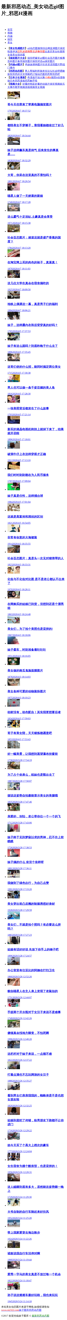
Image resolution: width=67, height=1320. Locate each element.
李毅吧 (28, 74)
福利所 (36, 71)
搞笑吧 (31, 58)
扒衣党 (46, 64)
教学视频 (20, 87)
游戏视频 (30, 87)
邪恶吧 (56, 74)
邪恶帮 (48, 74)
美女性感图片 (17, 48)
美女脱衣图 (18, 54)
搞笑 (9, 39)
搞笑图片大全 (17, 58)
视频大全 (15, 84)
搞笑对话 (37, 61)
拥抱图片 (38, 64)
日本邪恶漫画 (17, 80)
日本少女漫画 (17, 77)
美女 (9, 42)
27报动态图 (38, 74)
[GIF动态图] (7, 22)
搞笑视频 (55, 84)
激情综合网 (44, 48)
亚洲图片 (55, 48)
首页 (9, 29)
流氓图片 (55, 64)
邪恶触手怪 (31, 80)
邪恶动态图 (16, 71)
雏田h (54, 77)
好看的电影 (28, 84)
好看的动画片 (42, 84)
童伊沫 (13, 51)
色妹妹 (29, 64)
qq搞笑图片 (48, 61)
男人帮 (28, 71)
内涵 (9, 36)
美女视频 (40, 87)
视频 (9, 32)
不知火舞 (40, 77)
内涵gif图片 (16, 64)
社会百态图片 (52, 58)
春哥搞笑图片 (24, 61)
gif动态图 (32, 48)
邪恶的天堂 (18, 74)
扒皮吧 (56, 71)
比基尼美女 (51, 51)
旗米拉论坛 (46, 71)
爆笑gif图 (40, 58)
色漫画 (31, 77)
